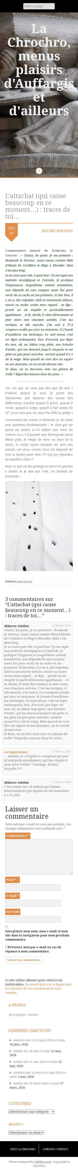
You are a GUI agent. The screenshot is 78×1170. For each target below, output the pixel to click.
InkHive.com (43, 1161)
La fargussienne (15, 752)
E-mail (12, 895)
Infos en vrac (24, 581)
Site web (12, 911)
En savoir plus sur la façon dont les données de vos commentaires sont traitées (38, 988)
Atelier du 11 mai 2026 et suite (35, 1061)
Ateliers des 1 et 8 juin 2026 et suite (39, 1040)
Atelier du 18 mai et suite (31, 1051)
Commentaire (17, 835)
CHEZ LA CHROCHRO (23, 1149)
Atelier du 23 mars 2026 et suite (36, 1083)
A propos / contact (25, 1014)
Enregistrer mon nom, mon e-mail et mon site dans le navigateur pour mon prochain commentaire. (37, 935)
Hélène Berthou (57, 231)
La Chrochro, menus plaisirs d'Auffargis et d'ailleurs (39, 69)
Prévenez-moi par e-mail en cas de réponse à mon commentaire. (33, 949)
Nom (11, 879)
